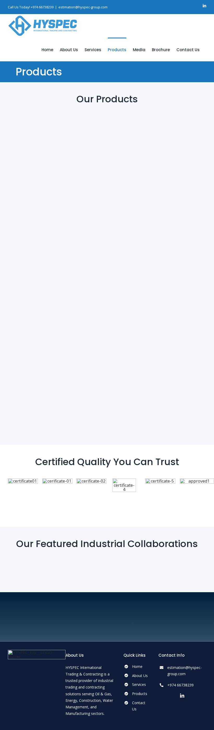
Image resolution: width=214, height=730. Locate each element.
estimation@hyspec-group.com (83, 7)
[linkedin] (182, 695)
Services (139, 684)
